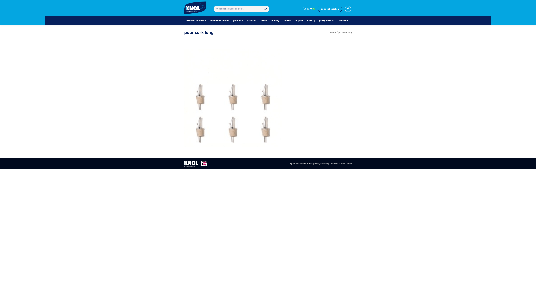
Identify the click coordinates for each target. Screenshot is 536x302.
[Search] (265, 9)
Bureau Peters (345, 163)
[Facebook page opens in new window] (348, 9)
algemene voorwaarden (300, 163)
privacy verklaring (321, 163)
